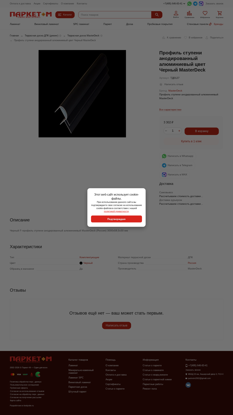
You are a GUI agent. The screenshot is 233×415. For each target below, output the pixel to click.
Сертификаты (50, 3)
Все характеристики (170, 109)
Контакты (82, 3)
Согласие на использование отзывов (27, 391)
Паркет (107, 24)
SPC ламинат (81, 24)
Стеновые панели (197, 24)
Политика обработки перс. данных (26, 382)
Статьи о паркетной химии (157, 379)
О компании (67, 3)
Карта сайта (15, 400)
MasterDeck (175, 90)
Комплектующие (89, 257)
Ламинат (15, 24)
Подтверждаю (116, 219)
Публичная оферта (19, 388)
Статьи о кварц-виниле (155, 374)
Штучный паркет (77, 391)
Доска (129, 24)
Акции (37, 3)
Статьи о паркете (115, 388)
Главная (14, 35)
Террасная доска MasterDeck (83, 35)
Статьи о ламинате (153, 370)
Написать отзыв (116, 325)
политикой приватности (116, 211)
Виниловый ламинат (46, 24)
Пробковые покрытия (160, 24)
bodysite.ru (29, 405)
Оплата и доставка (20, 3)
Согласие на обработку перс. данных (27, 394)
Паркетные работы (153, 384)
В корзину (201, 131)
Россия (192, 262)
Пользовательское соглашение (24, 385)
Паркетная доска (77, 387)
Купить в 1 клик (191, 141)
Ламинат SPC (76, 377)
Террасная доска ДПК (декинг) (41, 35)
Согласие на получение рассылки (25, 397)
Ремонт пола (150, 388)
